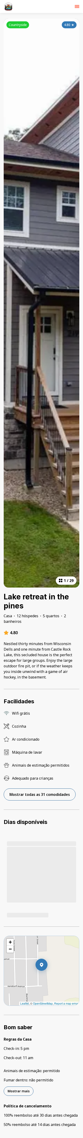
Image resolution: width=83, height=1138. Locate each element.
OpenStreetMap (43, 1003)
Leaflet (24, 1003)
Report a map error (66, 1003)
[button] (47, 977)
